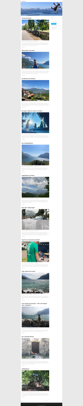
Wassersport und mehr (28, 50)
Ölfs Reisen (24, 1)
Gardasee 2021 (30, 41)
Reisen (33, 41)
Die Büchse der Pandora (28, 78)
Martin (23, 41)
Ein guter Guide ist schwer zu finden (32, 111)
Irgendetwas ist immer (28, 175)
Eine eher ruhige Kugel (28, 207)
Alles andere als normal (28, 271)
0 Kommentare (36, 41)
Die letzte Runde (26, 18)
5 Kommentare (36, 230)
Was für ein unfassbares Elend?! (31, 240)
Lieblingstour (25, 369)
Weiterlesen (24, 47)
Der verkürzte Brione (28, 336)
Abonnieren (54, 23)
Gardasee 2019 (30, 328)
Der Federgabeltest (27, 143)
